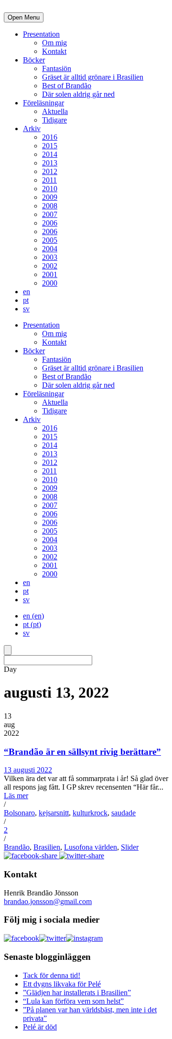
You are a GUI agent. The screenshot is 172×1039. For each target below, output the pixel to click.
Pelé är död (40, 1027)
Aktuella (55, 111)
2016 (49, 137)
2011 (49, 180)
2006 (49, 223)
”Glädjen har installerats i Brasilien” (77, 992)
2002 (49, 266)
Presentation (41, 34)
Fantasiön (56, 68)
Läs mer (16, 796)
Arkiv (32, 128)
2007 (49, 214)
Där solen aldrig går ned (78, 94)
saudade (123, 813)
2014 (49, 154)
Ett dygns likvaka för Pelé (62, 984)
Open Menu (24, 17)
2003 (49, 257)
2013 (49, 163)
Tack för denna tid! (51, 975)
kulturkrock (90, 813)
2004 (49, 249)
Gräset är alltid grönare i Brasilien (92, 77)
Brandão (17, 847)
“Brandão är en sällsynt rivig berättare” (82, 752)
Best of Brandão (66, 86)
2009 (49, 197)
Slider (130, 847)
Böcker (34, 60)
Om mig (54, 43)
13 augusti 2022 (28, 770)
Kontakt (54, 51)
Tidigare (54, 120)
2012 (49, 171)
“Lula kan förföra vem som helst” (73, 1001)
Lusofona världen (90, 847)
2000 (49, 283)
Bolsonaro (19, 813)
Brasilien (46, 847)
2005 (49, 240)
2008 (49, 206)
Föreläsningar (43, 103)
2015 (49, 146)
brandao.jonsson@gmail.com (48, 901)
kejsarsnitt (54, 813)
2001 (49, 274)
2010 (49, 189)
